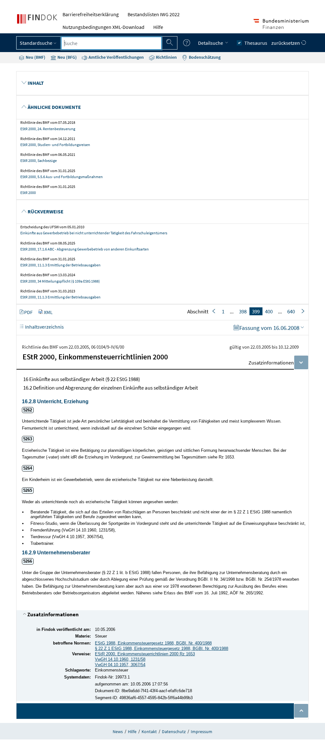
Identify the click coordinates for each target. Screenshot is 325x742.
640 (291, 311)
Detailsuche (211, 43)
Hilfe (158, 27)
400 (269, 311)
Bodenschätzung (204, 57)
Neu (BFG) (66, 57)
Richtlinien (166, 57)
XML (48, 312)
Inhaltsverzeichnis (44, 327)
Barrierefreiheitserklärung (91, 14)
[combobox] (111, 43)
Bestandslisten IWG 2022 (154, 14)
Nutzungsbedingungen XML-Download (103, 27)
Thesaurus (255, 43)
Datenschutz (174, 731)
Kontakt (149, 731)
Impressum (201, 731)
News (118, 731)
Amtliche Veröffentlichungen (116, 57)
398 (243, 311)
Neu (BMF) (35, 57)
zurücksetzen (286, 43)
